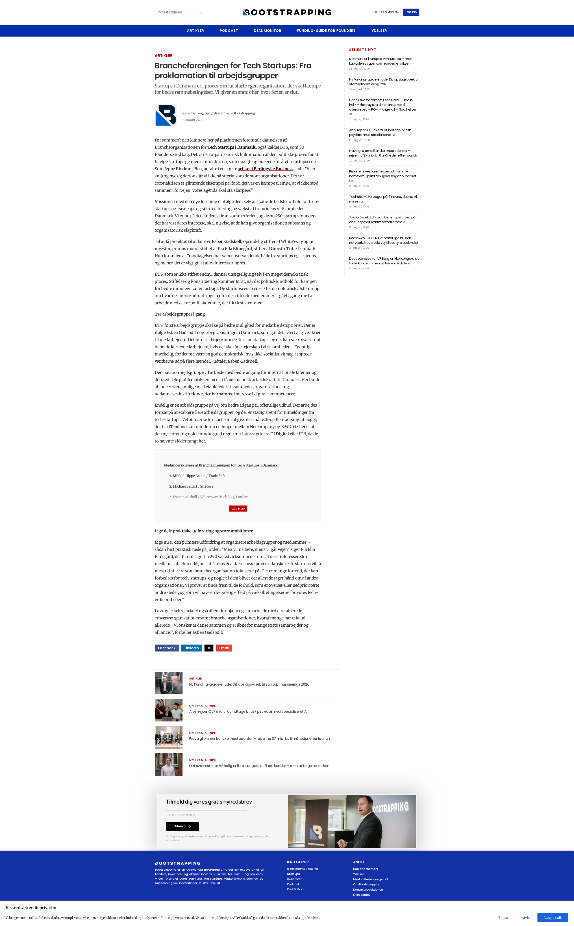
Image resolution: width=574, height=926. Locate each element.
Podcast (229, 31)
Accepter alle (553, 918)
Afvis (526, 918)
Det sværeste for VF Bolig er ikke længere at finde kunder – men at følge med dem (259, 765)
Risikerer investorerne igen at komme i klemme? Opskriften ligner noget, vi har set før (383, 176)
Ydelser (379, 31)
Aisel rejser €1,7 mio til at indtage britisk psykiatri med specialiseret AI (248, 711)
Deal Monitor (267, 31)
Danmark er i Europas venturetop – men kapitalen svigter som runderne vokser (380, 61)
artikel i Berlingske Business (265, 168)
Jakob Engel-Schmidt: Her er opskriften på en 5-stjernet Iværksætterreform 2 (382, 219)
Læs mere (238, 508)
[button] (167, 648)
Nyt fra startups (202, 706)
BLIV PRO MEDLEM (386, 12)
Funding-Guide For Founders (326, 31)
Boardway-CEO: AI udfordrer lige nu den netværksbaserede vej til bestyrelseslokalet (384, 240)
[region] (287, 913)
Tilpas (503, 918)
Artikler (195, 31)
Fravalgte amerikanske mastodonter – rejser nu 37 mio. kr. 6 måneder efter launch (259, 738)
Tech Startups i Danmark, (232, 147)
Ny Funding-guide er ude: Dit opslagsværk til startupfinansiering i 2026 (249, 684)
